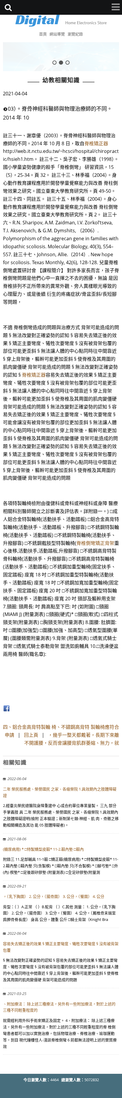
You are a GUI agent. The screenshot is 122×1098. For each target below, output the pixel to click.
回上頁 (31, 735)
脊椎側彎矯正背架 (95, 543)
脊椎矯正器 (96, 143)
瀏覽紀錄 (75, 34)
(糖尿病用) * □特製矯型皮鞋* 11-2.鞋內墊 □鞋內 (43, 849)
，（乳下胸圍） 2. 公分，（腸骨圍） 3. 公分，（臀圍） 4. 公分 (53, 896)
